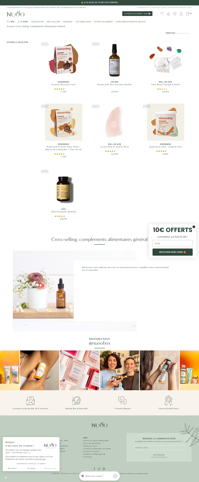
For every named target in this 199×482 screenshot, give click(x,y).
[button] (59, 89)
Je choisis (31, 468)
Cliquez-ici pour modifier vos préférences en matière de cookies (128, 473)
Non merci (12, 468)
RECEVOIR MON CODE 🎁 (172, 252)
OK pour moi (50, 468)
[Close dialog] (194, 226)
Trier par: (176, 33)
